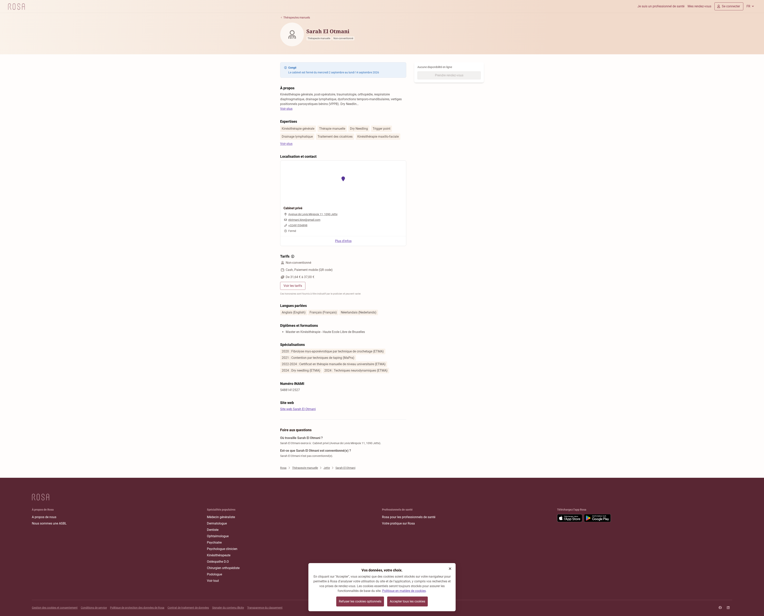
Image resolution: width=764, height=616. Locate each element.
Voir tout (213, 581)
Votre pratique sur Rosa (398, 523)
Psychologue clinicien (222, 549)
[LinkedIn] (728, 607)
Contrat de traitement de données (188, 607)
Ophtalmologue (218, 536)
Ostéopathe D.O (218, 561)
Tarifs (284, 256)
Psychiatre (214, 542)
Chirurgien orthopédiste (223, 568)
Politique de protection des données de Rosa (137, 607)
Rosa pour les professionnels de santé (408, 517)
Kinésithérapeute (218, 555)
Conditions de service (94, 607)
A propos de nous (44, 517)
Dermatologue (217, 523)
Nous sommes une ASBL (49, 523)
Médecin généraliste (221, 517)
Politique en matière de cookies (404, 591)
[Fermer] (450, 568)
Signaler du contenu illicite (228, 607)
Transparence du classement (265, 607)
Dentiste (212, 530)
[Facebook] (720, 607)
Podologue (214, 574)
